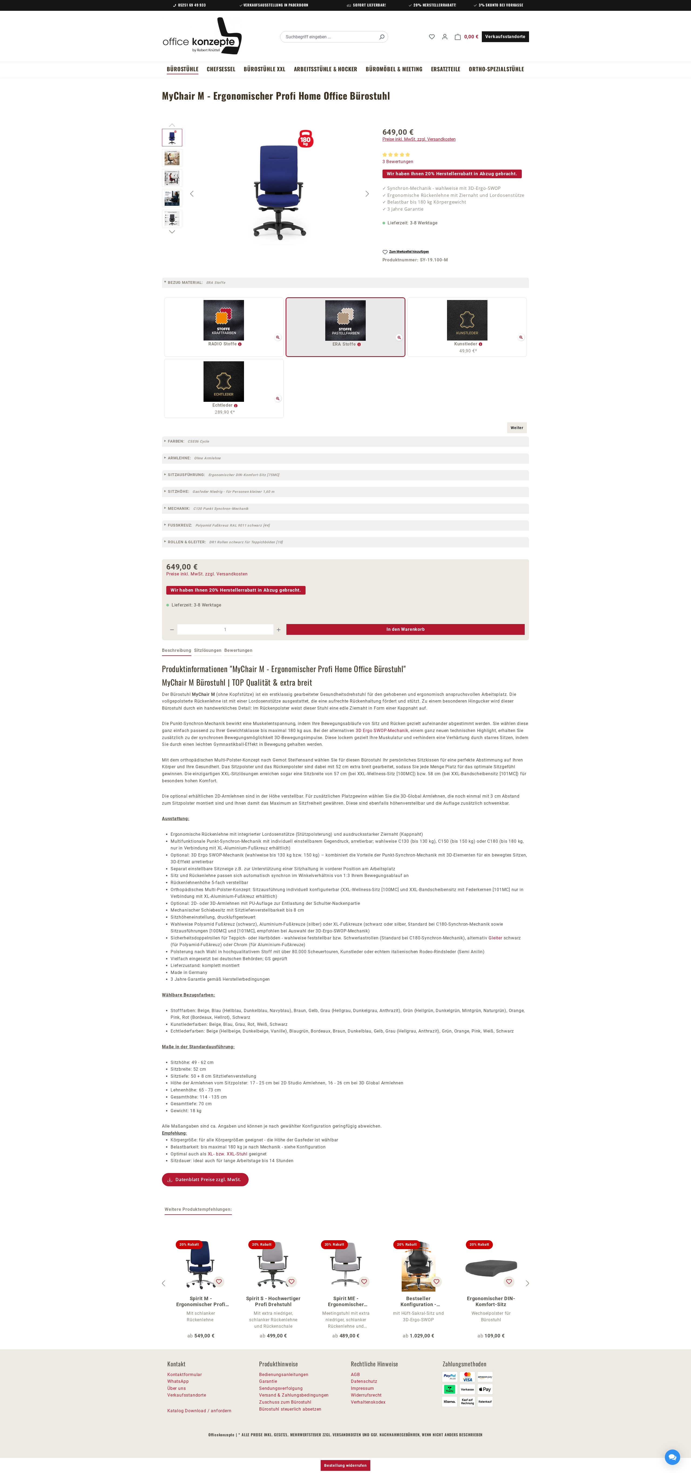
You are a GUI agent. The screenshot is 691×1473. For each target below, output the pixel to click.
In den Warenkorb (406, 629)
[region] (267, 193)
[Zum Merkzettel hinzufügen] (219, 1281)
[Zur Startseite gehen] (202, 36)
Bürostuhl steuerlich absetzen (290, 1409)
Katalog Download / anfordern (199, 1410)
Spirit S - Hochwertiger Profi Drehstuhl (273, 1301)
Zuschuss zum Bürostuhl (285, 1402)
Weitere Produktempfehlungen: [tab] (198, 1209)
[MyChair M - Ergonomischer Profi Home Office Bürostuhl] (279, 187)
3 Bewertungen (398, 161)
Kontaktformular (184, 1374)
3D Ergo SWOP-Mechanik (382, 730)
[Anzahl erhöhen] (278, 629)
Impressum (362, 1388)
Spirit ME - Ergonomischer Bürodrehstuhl (346, 1301)
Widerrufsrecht (366, 1395)
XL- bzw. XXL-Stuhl (228, 1154)
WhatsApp (178, 1381)
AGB (355, 1374)
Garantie (268, 1381)
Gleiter (495, 938)
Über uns (176, 1388)
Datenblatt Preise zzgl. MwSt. (208, 1179)
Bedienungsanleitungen (284, 1374)
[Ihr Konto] (444, 36)
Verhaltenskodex (368, 1402)
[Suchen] (381, 36)
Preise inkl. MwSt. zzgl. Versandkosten (419, 139)
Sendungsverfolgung (281, 1388)
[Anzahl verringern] (172, 629)
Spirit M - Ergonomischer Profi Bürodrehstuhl (200, 1301)
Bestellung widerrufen (345, 1465)
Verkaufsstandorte (505, 36)
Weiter (517, 428)
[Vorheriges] (192, 194)
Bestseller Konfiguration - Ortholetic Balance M (418, 1301)
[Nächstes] (367, 194)
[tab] (176, 651)
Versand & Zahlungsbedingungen (294, 1395)
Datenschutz (364, 1381)
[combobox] (328, 36)
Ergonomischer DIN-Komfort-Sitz (491, 1301)
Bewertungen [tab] (238, 650)
